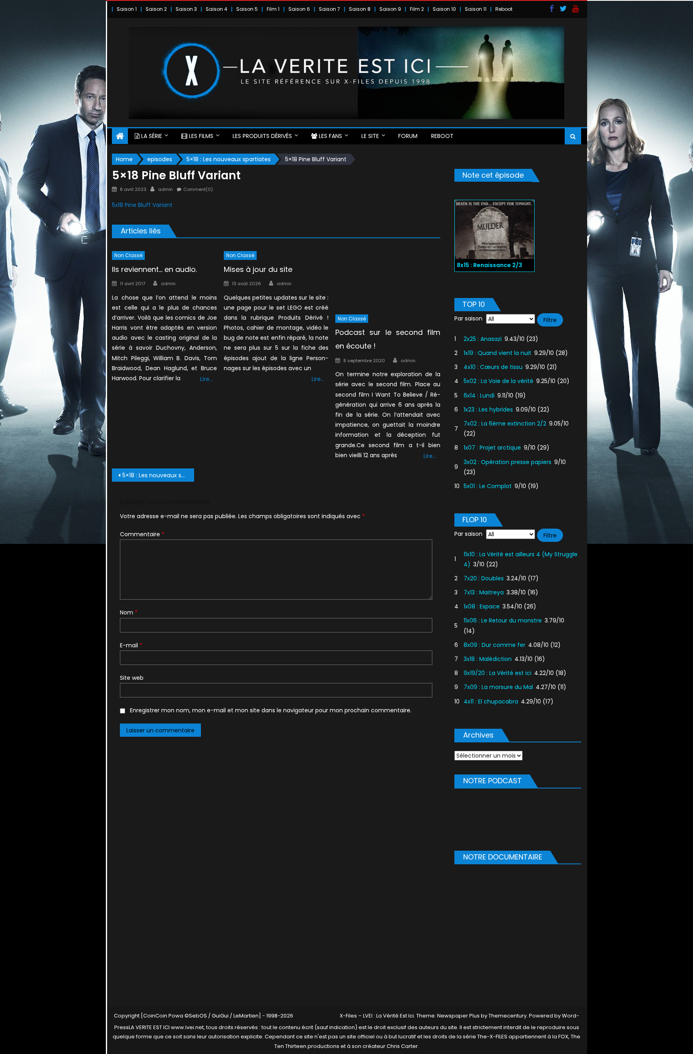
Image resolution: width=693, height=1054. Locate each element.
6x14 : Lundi (479, 395)
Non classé (128, 255)
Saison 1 (127, 9)
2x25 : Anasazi (483, 339)
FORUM (407, 136)
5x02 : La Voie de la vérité (498, 381)
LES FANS (329, 136)
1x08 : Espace (482, 606)
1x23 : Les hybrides (488, 409)
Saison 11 (475, 9)
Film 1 (273, 9)
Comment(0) (198, 189)
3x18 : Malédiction (488, 659)
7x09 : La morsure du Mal (498, 687)
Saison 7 (329, 9)
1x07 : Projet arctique (492, 448)
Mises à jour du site (258, 269)
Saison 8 (360, 9)
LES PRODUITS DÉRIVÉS (262, 136)
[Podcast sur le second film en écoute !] (387, 278)
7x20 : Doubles (484, 578)
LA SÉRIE (151, 136)
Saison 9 (390, 9)
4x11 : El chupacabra (491, 701)
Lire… (206, 379)
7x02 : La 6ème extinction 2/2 (505, 424)
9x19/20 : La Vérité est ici (497, 673)
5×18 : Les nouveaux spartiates (158, 475)
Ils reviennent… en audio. (154, 269)
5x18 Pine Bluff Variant (142, 205)
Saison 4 (216, 9)
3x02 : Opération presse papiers (507, 462)
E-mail (131, 645)
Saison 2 (156, 9)
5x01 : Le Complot (488, 486)
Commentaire (142, 534)
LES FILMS (200, 136)
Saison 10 (444, 9)
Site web (132, 678)
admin (165, 189)
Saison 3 (186, 9)
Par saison (468, 318)
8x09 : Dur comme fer (494, 645)
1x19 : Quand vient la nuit (497, 353)
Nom (129, 612)
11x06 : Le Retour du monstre (503, 620)
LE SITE (370, 136)
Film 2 (417, 9)
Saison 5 (247, 9)
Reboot (504, 9)
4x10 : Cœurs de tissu (493, 367)
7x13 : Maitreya (484, 592)
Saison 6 (299, 9)
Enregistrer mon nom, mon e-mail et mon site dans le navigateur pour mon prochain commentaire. (270, 710)
